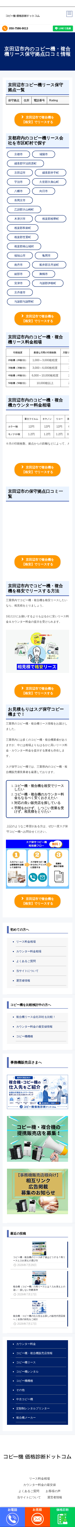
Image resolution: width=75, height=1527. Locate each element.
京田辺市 (19, 172)
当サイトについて (27, 970)
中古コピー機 (24, 1399)
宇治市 (18, 181)
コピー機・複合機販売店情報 (34, 1353)
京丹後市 (19, 292)
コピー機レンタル (27, 1371)
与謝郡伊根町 (47, 283)
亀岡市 (46, 255)
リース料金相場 (26, 941)
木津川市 (19, 218)
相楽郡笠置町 (22, 237)
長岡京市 (19, 200)
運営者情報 (23, 980)
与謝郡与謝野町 (24, 301)
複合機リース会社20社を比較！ (36, 1016)
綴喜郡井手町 (50, 172)
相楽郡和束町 (22, 227)
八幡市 (18, 191)
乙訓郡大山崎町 (24, 209)
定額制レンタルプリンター (33, 1408)
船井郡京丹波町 (49, 264)
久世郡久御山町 (49, 181)
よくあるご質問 (26, 961)
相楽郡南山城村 (24, 246)
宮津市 (18, 283)
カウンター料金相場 (28, 951)
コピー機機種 (24, 1036)
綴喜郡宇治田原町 (25, 163)
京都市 (18, 154)
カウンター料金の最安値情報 (34, 1026)
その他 (20, 1389)
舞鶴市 (43, 273)
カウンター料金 (26, 1343)
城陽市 (43, 154)
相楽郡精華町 (50, 218)
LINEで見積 (65, 28)
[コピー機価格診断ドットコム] (22, 16)
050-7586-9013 (18, 28)
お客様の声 (53, 1491)
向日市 (43, 191)
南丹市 (18, 264)
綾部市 (18, 273)
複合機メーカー (26, 1417)
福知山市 (19, 255)
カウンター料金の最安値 (39, 1485)
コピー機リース (26, 1362)
